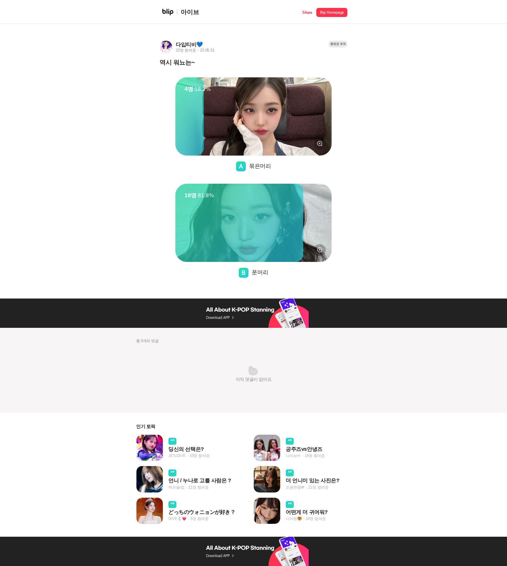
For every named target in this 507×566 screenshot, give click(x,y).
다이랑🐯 (294, 518)
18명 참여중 (315, 456)
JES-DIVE (176, 456)
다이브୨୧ (293, 456)
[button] (307, 12)
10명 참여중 (200, 456)
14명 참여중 (316, 518)
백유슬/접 (176, 487)
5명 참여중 (199, 518)
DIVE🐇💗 (177, 518)
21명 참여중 (198, 487)
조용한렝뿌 (295, 487)
